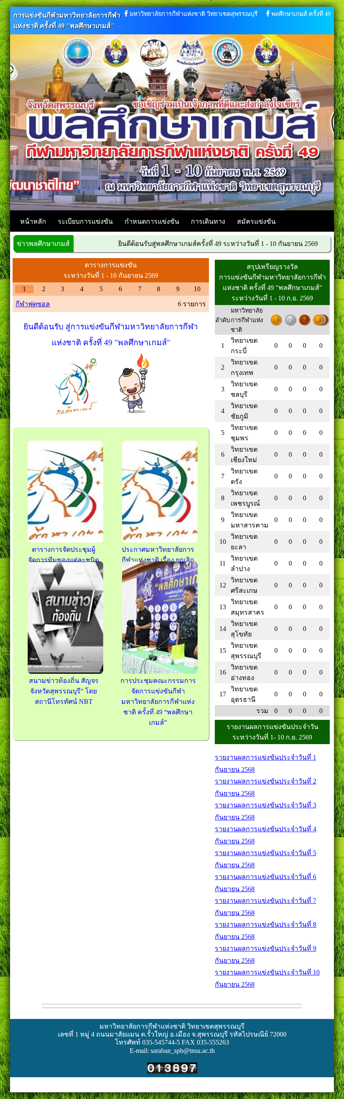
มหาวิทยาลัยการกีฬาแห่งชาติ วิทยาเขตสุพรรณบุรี (194, 13)
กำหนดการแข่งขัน (152, 221)
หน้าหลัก (33, 221)
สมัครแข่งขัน (256, 221)
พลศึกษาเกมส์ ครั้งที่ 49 (301, 13)
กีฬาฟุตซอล (33, 304)
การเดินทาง (208, 221)
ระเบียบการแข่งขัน (85, 221)
